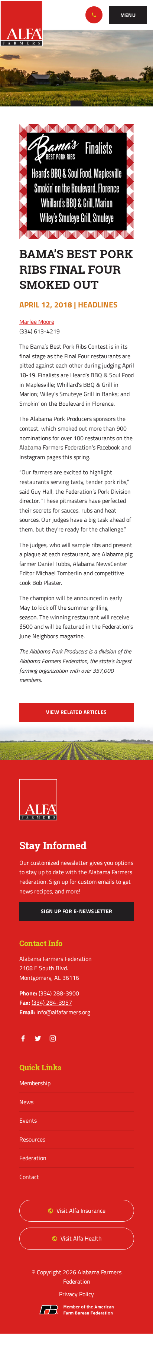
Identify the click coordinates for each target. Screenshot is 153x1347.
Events (28, 1120)
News (26, 1101)
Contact (29, 1176)
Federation (32, 1157)
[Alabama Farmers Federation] (38, 799)
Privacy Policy (76, 1294)
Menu (128, 15)
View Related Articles (76, 712)
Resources (32, 1139)
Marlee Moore (36, 321)
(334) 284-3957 (52, 1002)
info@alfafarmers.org (63, 1012)
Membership (35, 1082)
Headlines (97, 304)
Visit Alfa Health (81, 1238)
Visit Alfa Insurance (80, 1210)
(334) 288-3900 (94, 15)
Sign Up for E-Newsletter (77, 911)
